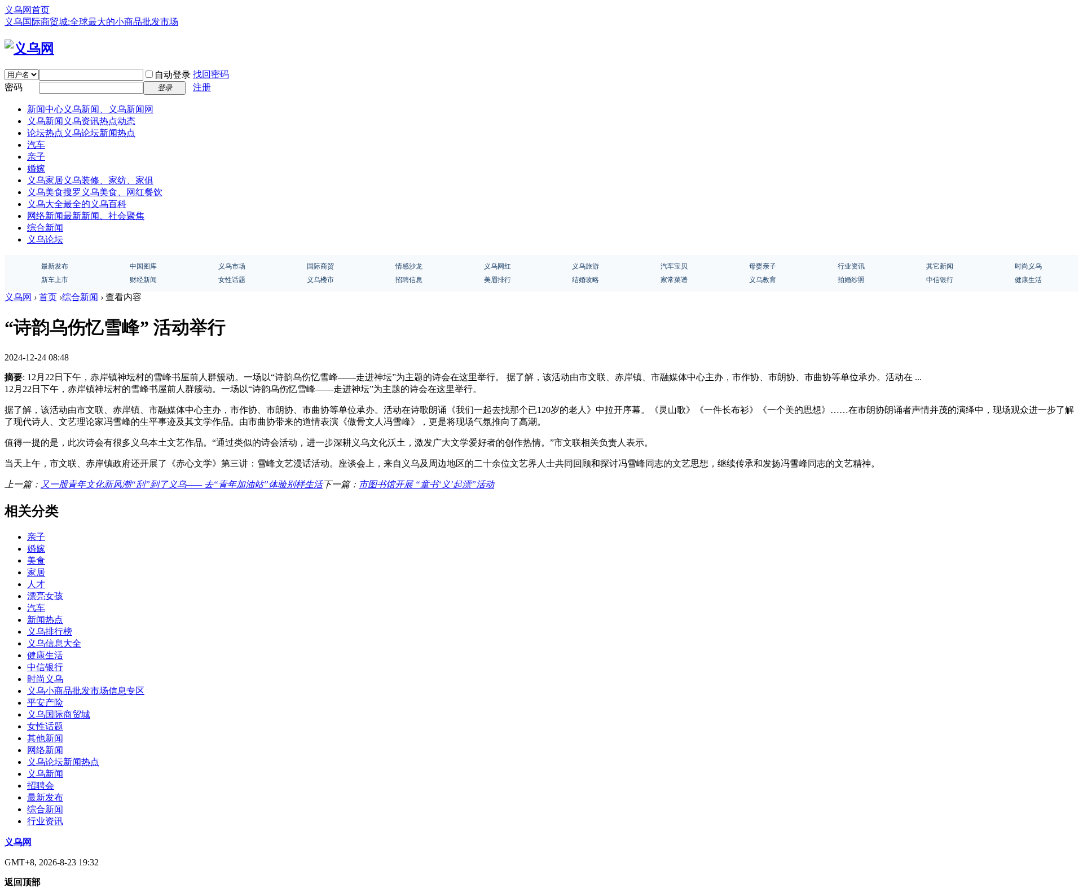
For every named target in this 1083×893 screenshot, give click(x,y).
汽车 (36, 144)
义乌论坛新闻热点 (63, 762)
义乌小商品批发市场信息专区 (85, 691)
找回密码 (211, 74)
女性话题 (45, 726)
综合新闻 (45, 227)
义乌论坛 (45, 239)
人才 (36, 584)
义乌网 (18, 297)
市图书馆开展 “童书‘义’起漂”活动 (426, 484)
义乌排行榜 (49, 631)
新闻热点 (45, 619)
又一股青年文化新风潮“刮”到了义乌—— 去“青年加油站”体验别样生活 (182, 484)
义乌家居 (90, 180)
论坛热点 (81, 133)
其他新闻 (45, 738)
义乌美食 (94, 192)
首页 (48, 297)
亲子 (36, 156)
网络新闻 (85, 216)
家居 (36, 572)
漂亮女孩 (45, 596)
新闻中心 (90, 109)
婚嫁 (36, 168)
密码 (14, 87)
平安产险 (45, 702)
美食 (36, 560)
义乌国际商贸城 (58, 714)
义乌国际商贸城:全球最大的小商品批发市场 (91, 22)
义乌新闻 (81, 121)
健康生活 (45, 655)
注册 (202, 87)
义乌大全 (76, 204)
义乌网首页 (27, 10)
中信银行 (45, 667)
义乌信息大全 (54, 643)
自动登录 (173, 75)
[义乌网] (29, 48)
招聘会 (40, 785)
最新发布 (45, 797)
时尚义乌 (45, 679)
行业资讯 (45, 821)
